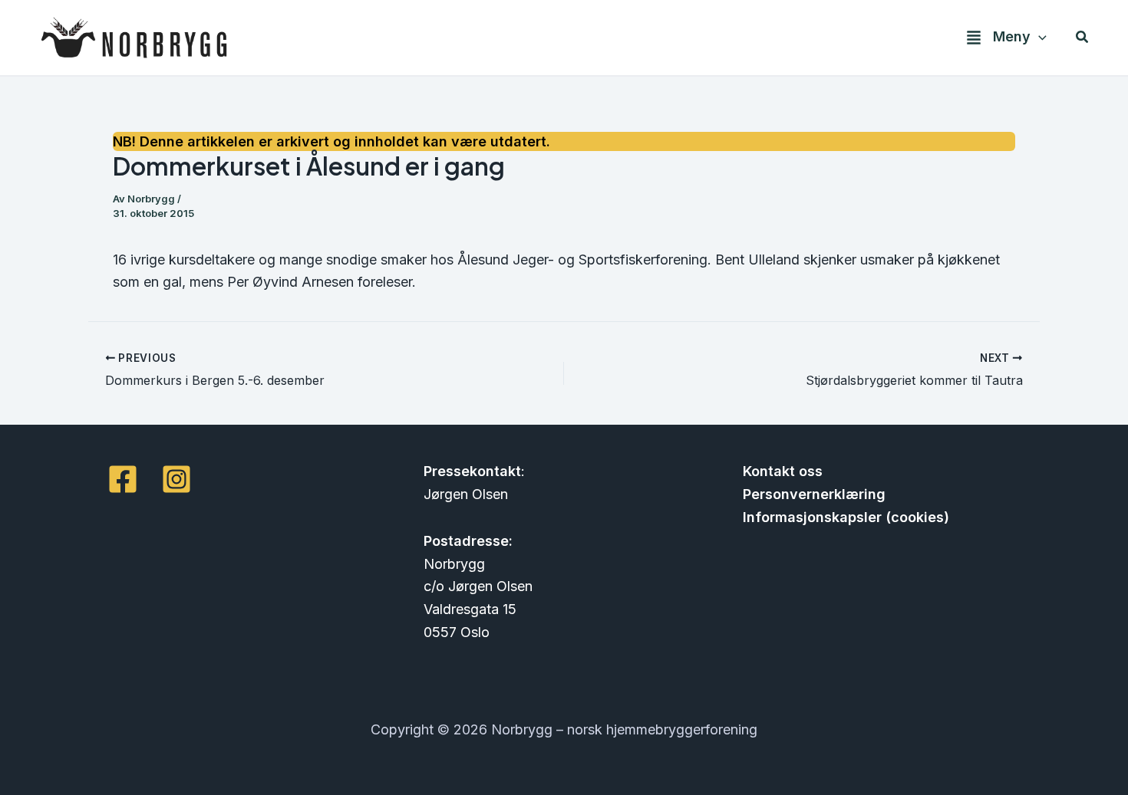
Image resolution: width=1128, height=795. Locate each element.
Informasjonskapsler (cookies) (846, 517)
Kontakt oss (783, 471)
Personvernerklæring (814, 494)
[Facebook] (123, 479)
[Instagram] (176, 479)
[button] (1039, 37)
